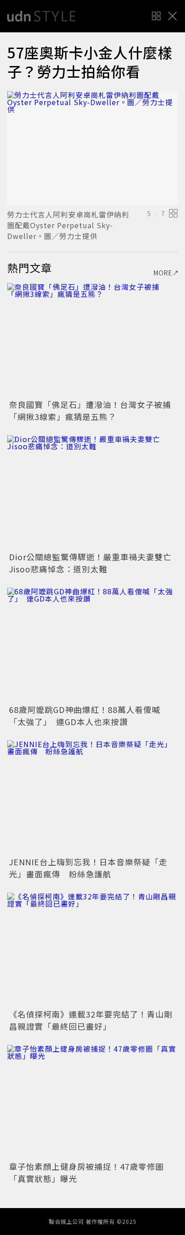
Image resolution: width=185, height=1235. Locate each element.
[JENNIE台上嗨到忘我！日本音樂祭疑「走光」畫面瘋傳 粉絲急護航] (92, 797)
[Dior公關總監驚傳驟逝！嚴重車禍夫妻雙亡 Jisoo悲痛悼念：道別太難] (92, 492)
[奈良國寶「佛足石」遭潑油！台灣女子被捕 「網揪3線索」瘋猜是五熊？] (92, 340)
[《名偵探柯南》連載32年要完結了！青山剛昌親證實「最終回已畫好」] (92, 949)
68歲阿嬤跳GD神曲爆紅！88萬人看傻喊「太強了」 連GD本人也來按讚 (84, 715)
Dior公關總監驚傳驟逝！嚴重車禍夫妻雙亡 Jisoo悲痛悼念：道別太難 (94, 563)
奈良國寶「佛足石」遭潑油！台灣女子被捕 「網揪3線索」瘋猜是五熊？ (94, 410)
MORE (163, 273)
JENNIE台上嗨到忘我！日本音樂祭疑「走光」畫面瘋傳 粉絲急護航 (88, 868)
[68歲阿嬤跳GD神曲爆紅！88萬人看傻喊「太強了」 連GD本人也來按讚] (92, 644)
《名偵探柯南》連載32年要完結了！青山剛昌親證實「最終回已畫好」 (90, 1020)
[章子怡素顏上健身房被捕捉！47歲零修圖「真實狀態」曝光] (92, 1102)
